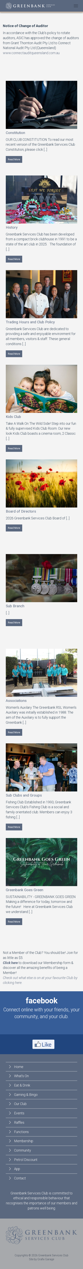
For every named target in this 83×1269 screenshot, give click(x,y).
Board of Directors (21, 511)
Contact (20, 1178)
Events (19, 1113)
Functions (21, 1132)
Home (18, 1067)
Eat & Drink (22, 1085)
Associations (16, 700)
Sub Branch (15, 606)
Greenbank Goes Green (24, 890)
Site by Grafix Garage (41, 1259)
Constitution (15, 132)
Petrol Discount (25, 1160)
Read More (14, 159)
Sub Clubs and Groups (24, 795)
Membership (23, 1141)
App (17, 1169)
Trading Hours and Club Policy (30, 322)
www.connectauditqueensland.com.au (31, 53)
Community (22, 1150)
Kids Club (13, 416)
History (12, 227)
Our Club (20, 1104)
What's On (21, 1076)
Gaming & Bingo (26, 1095)
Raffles (19, 1122)
